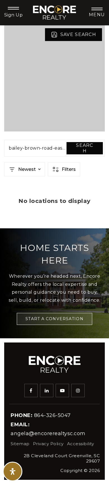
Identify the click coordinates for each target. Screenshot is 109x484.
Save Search (78, 34)
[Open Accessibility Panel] (12, 471)
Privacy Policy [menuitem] (48, 443)
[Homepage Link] (54, 12)
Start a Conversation (54, 318)
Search (84, 148)
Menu (97, 14)
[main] (54, 126)
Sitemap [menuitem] (20, 443)
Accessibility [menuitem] (80, 443)
